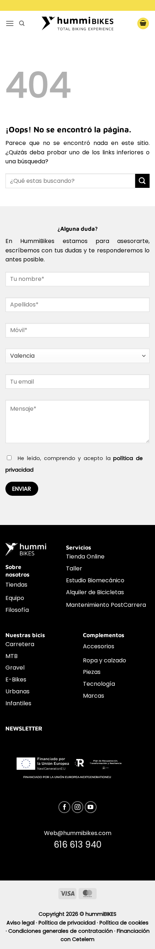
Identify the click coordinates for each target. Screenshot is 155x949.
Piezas (92, 672)
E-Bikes (15, 679)
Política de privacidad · (69, 922)
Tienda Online (85, 556)
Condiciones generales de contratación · (62, 931)
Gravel (15, 667)
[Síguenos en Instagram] (78, 807)
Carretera (19, 644)
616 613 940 (78, 845)
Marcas (93, 696)
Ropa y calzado (104, 660)
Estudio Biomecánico (95, 580)
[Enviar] (142, 181)
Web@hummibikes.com (77, 833)
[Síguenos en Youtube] (91, 807)
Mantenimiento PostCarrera (106, 605)
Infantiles (18, 703)
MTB (11, 656)
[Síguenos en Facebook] (64, 807)
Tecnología (99, 684)
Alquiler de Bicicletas (95, 592)
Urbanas (17, 691)
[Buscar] (22, 23)
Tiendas (16, 585)
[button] (9, 23)
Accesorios (98, 646)
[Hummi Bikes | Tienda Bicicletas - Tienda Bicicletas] (77, 23)
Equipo (14, 598)
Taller (74, 568)
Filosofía (17, 610)
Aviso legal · (22, 922)
